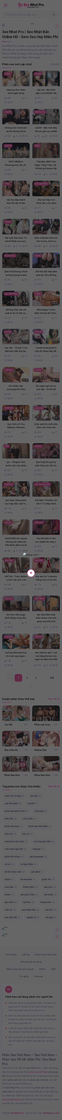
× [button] (31, 573)
